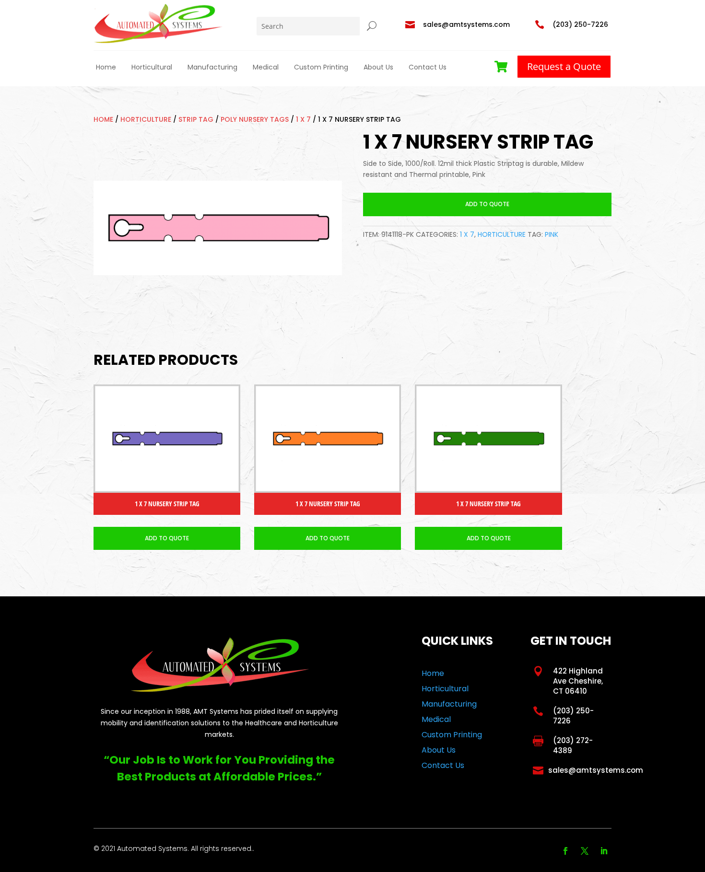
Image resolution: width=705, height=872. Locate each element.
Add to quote (487, 204)
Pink (551, 234)
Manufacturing (212, 67)
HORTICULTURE (145, 119)
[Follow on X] (584, 851)
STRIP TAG (195, 119)
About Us (378, 67)
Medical (266, 67)
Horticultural (151, 67)
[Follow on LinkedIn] (603, 851)
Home (106, 67)
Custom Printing (321, 67)
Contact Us (427, 67)
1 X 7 (303, 119)
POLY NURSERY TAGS (255, 119)
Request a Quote (564, 66)
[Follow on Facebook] (565, 851)
